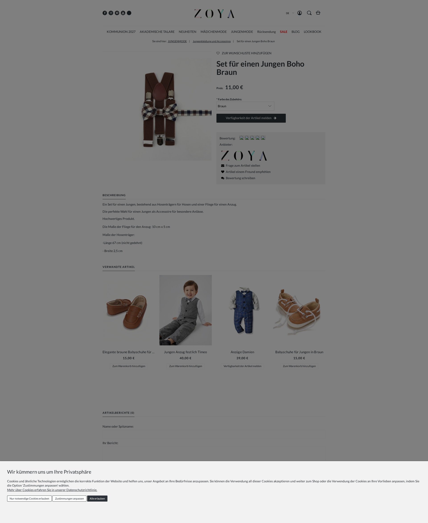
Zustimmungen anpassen (69, 498)
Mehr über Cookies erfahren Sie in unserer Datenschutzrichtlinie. (52, 490)
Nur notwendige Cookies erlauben (29, 498)
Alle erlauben (97, 498)
